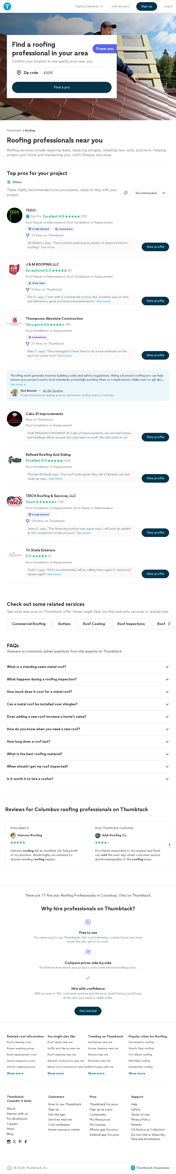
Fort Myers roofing (140, 1054)
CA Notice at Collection (148, 1129)
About (11, 1108)
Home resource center (64, 1129)
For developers (17, 1119)
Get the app (56, 1114)
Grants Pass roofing (141, 1048)
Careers (12, 1124)
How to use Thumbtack (64, 1104)
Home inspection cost (21, 1060)
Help (134, 1104)
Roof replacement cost (21, 1054)
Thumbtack (14, 130)
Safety (135, 1109)
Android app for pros (104, 1135)
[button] (33, 216)
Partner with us (17, 1114)
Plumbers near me (99, 1060)
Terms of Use (140, 1114)
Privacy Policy (140, 1119)
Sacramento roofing (141, 1042)
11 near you (104, 49)
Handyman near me (100, 1042)
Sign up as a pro (101, 1109)
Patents (136, 1125)
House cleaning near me (103, 1048)
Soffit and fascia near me (63, 1048)
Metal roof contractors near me (67, 1066)
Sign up (53, 1109)
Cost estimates (59, 1125)
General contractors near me (65, 1060)
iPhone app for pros (104, 1129)
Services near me (60, 1119)
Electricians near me (100, 1066)
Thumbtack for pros (104, 1104)
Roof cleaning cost (19, 1042)
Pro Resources (100, 1119)
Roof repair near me (60, 1042)
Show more (15, 1073)
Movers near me (98, 1054)
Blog (10, 1134)
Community (98, 1114)
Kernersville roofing (141, 1066)
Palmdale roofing (139, 1060)
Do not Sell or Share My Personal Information (148, 1137)
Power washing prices (20, 1048)
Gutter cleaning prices (21, 1066)
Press (10, 1129)
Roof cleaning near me (61, 1054)
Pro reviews (98, 1125)
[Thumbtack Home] (7, 6)
